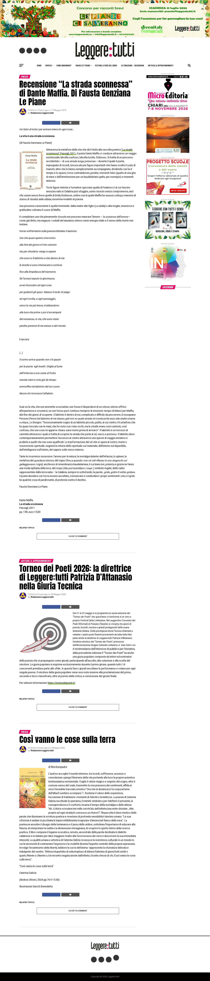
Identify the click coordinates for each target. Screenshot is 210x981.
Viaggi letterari (83, 65)
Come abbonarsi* (64, 65)
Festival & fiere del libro (106, 65)
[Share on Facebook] (51, 123)
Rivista (48, 65)
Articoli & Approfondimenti (160, 65)
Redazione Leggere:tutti (42, 113)
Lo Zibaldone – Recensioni (132, 65)
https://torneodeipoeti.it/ (61, 682)
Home (39, 65)
